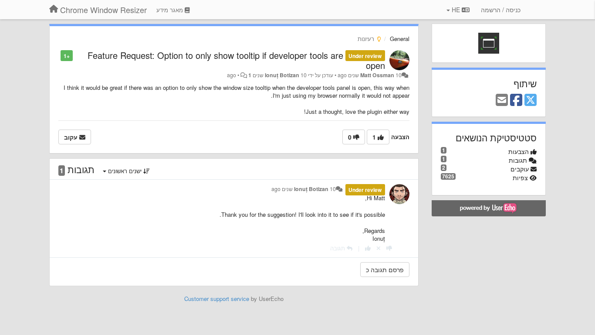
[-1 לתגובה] (389, 248)
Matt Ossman (377, 75)
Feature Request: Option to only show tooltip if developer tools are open (236, 60)
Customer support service (216, 298)
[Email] (502, 100)
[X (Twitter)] (530, 100)
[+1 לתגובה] (368, 248)
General (399, 38)
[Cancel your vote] (378, 248)
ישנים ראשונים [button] (124, 171)
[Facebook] (516, 100)
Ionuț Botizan (282, 75)
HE (456, 9)
